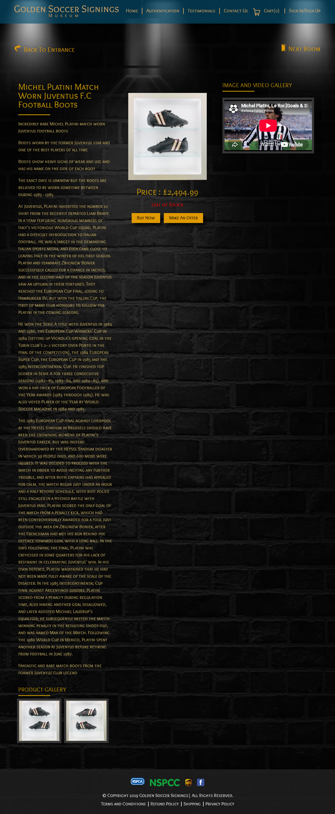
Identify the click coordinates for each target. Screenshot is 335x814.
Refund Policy (164, 804)
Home (132, 11)
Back (49, 50)
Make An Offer (183, 218)
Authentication (162, 11)
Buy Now (146, 218)
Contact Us (236, 11)
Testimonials (201, 11)
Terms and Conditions (123, 804)
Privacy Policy (219, 804)
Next (304, 49)
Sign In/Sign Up (305, 10)
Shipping (192, 804)
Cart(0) (271, 11)
